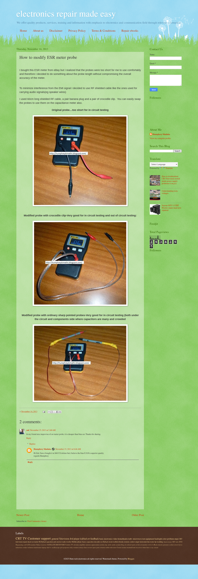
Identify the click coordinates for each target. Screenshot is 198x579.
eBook (155, 545)
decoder (97, 542)
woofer (68, 542)
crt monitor (144, 545)
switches (103, 547)
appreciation (95, 545)
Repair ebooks (129, 31)
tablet (108, 547)
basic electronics (105, 538)
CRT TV (21, 538)
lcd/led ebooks (118, 542)
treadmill (130, 547)
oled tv (49, 547)
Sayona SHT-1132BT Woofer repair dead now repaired (171, 207)
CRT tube (175, 542)
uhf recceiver (137, 547)
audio (109, 545)
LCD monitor (31, 545)
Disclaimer (55, 31)
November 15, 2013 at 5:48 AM (43, 430)
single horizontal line (142, 542)
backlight (158, 538)
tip (155, 542)
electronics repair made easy (66, 13)
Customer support (39, 538)
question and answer (54, 542)
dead (29, 542)
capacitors (90, 542)
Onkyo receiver (41, 545)
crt (88, 538)
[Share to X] (54, 411)
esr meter (35, 542)
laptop (44, 547)
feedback (94, 538)
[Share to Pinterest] (60, 411)
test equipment (148, 538)
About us (38, 31)
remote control (129, 542)
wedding (160, 542)
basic (84, 542)
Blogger (131, 558)
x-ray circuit (154, 547)
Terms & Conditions (104, 31)
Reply (28, 438)
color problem (168, 538)
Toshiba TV (69, 545)
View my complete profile (160, 138)
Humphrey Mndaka (42, 449)
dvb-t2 (150, 545)
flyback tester (108, 542)
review (90, 547)
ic (181, 545)
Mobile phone (77, 542)
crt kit (138, 545)
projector (66, 547)
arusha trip (103, 545)
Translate (169, 168)
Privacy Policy (77, 31)
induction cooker (21, 547)
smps (176, 538)
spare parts (96, 547)
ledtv (130, 538)
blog (122, 545)
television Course (115, 547)
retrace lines (83, 547)
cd (125, 545)
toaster (124, 547)
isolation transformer (34, 547)
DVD (180, 542)
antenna (88, 545)
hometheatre (123, 538)
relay (71, 547)
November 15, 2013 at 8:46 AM (68, 449)
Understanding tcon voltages (170, 192)
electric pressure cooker (166, 545)
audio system (116, 545)
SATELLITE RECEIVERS (56, 545)
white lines (145, 547)
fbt (40, 542)
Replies (32, 443)
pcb (61, 547)
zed (27, 430)
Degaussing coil (21, 545)
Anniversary (168, 542)
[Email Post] (44, 411)
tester (152, 542)
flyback (44, 542)
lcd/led (83, 538)
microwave (137, 538)
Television (64, 538)
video (115, 538)
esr (101, 542)
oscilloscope (56, 547)
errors (176, 545)
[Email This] (49, 411)
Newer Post (22, 515)
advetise (76, 545)
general (55, 538)
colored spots (131, 545)
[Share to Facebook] (57, 411)
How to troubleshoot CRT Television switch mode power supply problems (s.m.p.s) (171, 180)
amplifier (82, 545)
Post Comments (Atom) (37, 521)
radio (64, 542)
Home (23, 31)
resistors (76, 547)
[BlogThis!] (51, 411)
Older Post (138, 515)
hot (180, 545)
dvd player (75, 538)
